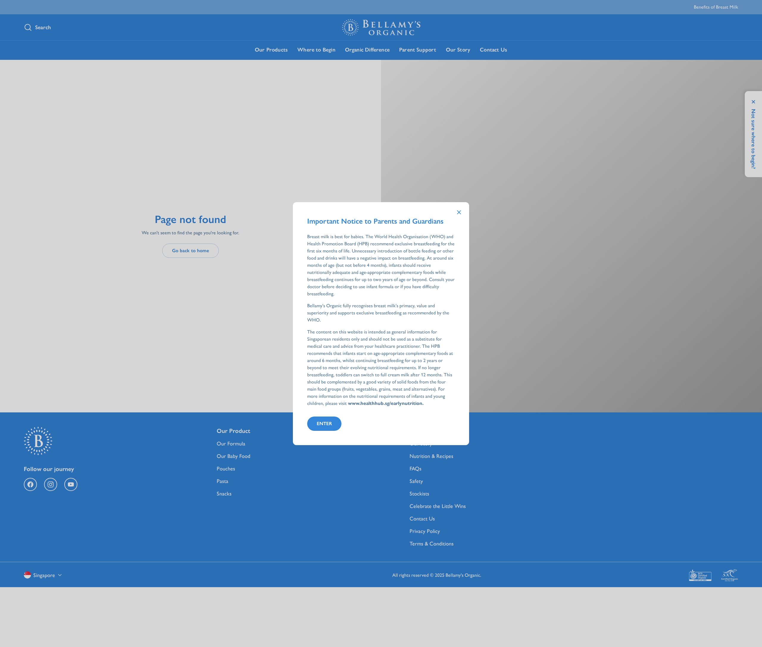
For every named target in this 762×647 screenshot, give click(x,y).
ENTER (324, 423)
